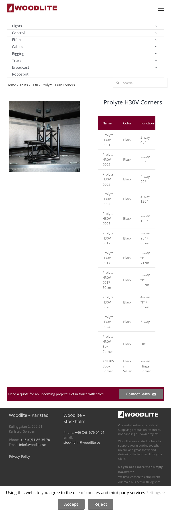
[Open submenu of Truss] (156, 60)
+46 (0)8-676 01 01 (90, 432)
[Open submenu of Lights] (156, 26)
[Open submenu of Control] (156, 33)
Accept (71, 504)
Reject (100, 504)
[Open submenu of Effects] (156, 39)
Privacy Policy (19, 456)
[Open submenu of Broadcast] (156, 67)
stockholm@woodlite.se (81, 442)
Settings (154, 492)
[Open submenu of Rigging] (156, 53)
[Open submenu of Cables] (156, 46)
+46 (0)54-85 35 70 (35, 439)
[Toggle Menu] (161, 9)
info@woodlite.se (32, 444)
